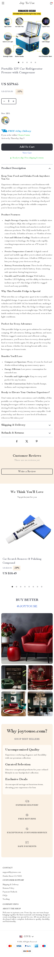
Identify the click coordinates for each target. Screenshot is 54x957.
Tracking (6, 899)
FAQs (5, 896)
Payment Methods (10, 892)
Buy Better (27, 600)
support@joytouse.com (12, 872)
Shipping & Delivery (11, 885)
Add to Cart (27, 147)
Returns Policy (8, 888)
